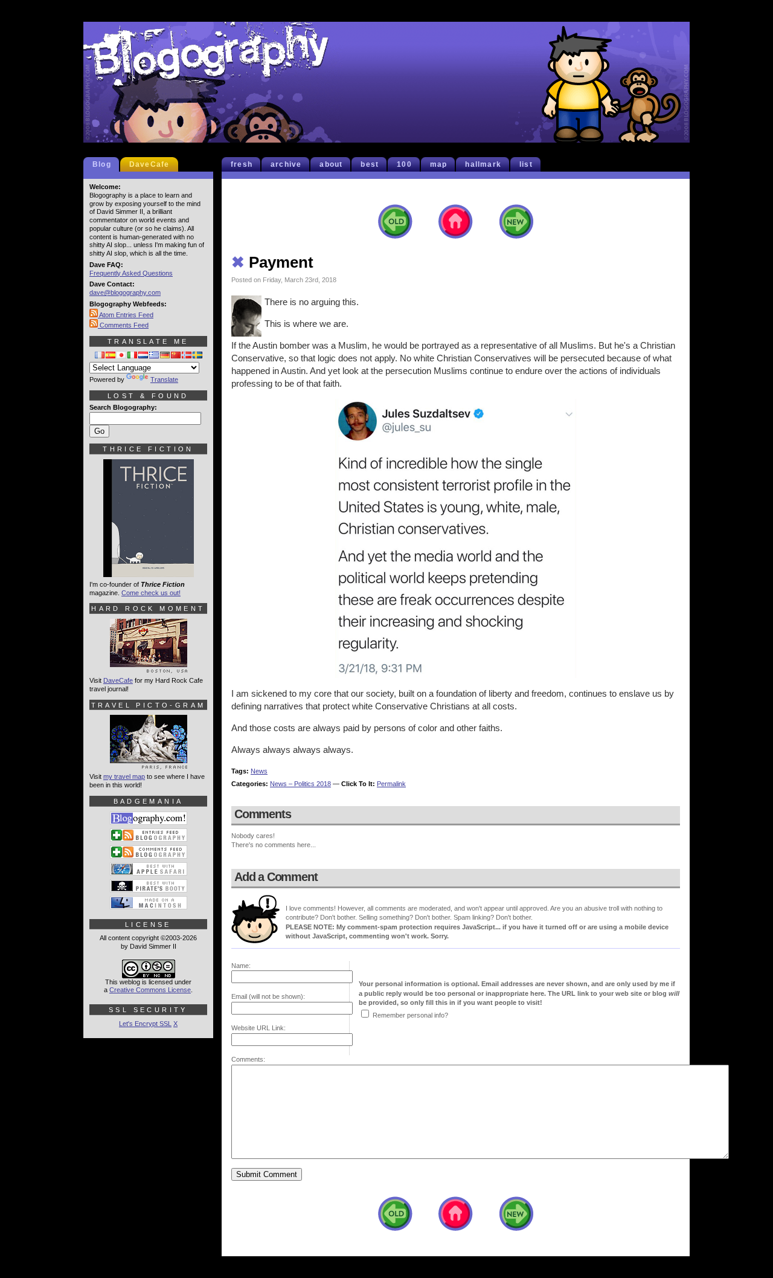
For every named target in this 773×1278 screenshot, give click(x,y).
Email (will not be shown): (268, 996)
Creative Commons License (150, 989)
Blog (101, 164)
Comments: (248, 1059)
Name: (241, 965)
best (370, 164)
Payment (272, 262)
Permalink (391, 783)
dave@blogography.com (125, 292)
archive (286, 164)
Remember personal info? (410, 1015)
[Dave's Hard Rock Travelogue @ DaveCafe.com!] (148, 667)
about (330, 164)
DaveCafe (149, 164)
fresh (241, 164)
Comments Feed (123, 325)
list (526, 164)
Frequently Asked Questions (131, 273)
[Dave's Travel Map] (148, 763)
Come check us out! (151, 592)
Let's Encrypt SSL (145, 1023)
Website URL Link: (258, 1027)
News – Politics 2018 (300, 783)
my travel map (124, 776)
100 (404, 164)
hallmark (483, 164)
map (438, 164)
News (259, 771)
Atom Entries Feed (125, 314)
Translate (164, 379)
